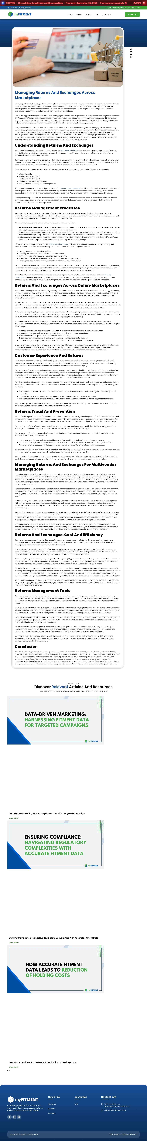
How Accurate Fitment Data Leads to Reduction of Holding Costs (42, 1062)
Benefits (89, 14)
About (79, 14)
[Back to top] (142, 1136)
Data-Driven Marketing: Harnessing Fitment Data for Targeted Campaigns (47, 813)
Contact (106, 14)
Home (70, 14)
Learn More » (14, 818)
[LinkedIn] (19, 1117)
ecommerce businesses (70, 188)
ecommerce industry (69, 150)
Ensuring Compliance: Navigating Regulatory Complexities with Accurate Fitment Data (53, 938)
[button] (133, 49)
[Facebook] (9, 1117)
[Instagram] (14, 1117)
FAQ (97, 14)
